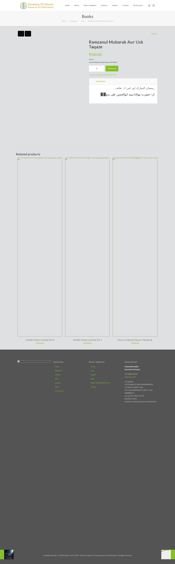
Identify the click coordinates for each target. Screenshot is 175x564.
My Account (59, 391)
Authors (58, 375)
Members (58, 371)
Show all (154, 34)
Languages (73, 21)
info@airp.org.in (130, 377)
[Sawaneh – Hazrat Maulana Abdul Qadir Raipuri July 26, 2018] (168, 554)
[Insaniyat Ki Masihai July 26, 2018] (7, 554)
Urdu (83, 21)
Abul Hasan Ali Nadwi (104, 75)
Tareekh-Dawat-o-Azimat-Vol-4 (39, 340)
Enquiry (57, 383)
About (57, 367)
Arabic (93, 367)
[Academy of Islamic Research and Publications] (37, 5)
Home (64, 21)
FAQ (56, 379)
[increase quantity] (102, 68)
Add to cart (112, 68)
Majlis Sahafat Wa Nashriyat (100, 383)
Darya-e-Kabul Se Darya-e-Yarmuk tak (135, 340)
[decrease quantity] (92, 68)
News (57, 387)
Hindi (92, 379)
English (93, 375)
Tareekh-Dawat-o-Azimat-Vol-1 (87, 340)
